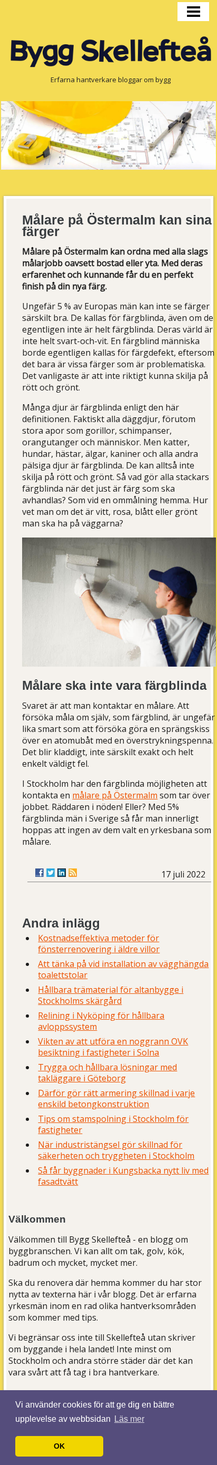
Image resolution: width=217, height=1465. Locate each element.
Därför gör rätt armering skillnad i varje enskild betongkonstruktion (116, 1098)
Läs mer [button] (129, 1418)
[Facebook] (39, 872)
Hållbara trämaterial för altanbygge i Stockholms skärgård (110, 995)
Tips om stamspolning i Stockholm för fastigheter (113, 1124)
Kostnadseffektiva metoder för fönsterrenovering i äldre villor (99, 943)
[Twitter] (50, 872)
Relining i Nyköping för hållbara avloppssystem (101, 1021)
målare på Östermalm (114, 795)
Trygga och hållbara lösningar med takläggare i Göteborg (107, 1072)
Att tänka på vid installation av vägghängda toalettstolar (123, 969)
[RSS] (72, 872)
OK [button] (59, 1446)
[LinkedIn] (61, 872)
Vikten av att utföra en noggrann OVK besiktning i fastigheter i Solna (113, 1047)
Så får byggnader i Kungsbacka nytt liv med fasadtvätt (123, 1176)
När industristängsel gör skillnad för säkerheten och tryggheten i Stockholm (116, 1150)
